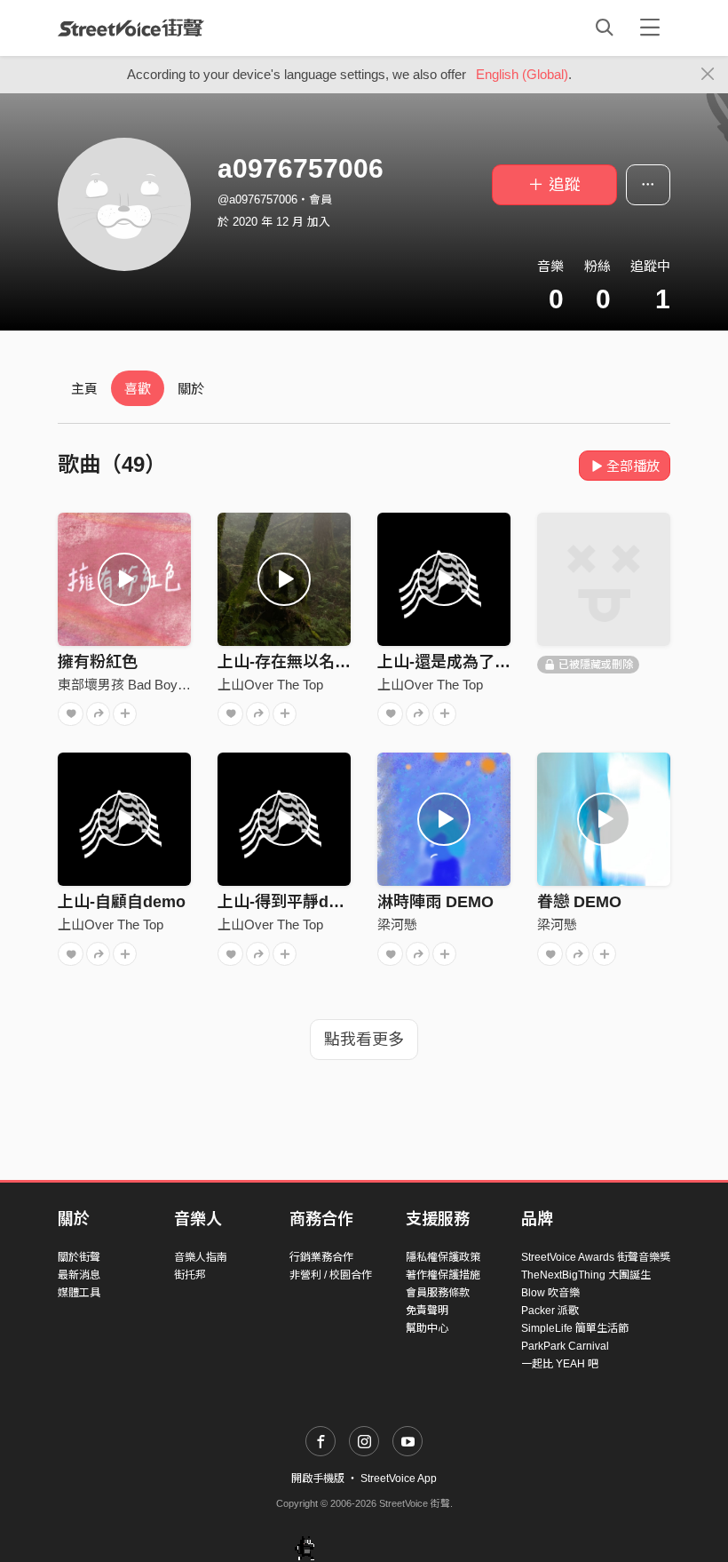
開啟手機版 (317, 1478)
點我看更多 (364, 1039)
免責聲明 (427, 1310)
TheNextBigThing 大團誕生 (586, 1275)
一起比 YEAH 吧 (559, 1364)
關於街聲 (79, 1257)
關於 (191, 388)
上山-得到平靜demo (289, 902)
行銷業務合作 (321, 1257)
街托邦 (190, 1275)
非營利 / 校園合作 (330, 1275)
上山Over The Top (270, 684)
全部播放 (633, 466)
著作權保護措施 (443, 1275)
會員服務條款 (438, 1293)
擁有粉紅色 (98, 662)
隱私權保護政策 (443, 1257)
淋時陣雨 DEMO (435, 902)
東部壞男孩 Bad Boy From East (150, 684)
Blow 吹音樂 (550, 1293)
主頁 (84, 388)
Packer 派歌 (550, 1310)
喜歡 (137, 388)
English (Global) (522, 74)
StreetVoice (131, 27)
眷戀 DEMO (579, 902)
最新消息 (79, 1275)
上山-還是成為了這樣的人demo (489, 662)
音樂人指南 (200, 1257)
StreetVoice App (398, 1478)
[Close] (708, 74)
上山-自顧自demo (122, 902)
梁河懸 (397, 924)
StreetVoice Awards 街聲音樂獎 (595, 1257)
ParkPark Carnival (565, 1346)
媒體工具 (79, 1293)
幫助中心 (427, 1328)
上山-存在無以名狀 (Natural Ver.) (336, 662)
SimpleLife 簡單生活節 (575, 1328)
